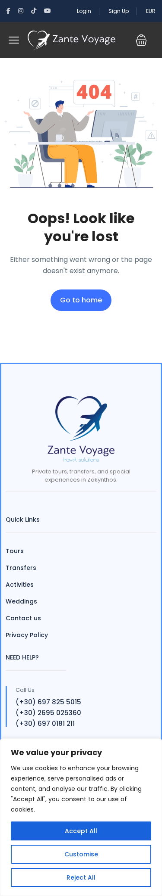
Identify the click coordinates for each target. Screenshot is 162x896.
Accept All (81, 831)
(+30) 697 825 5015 (48, 701)
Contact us (23, 618)
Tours (15, 551)
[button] (141, 40)
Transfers (21, 567)
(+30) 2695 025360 (48, 712)
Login (84, 11)
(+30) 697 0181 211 (45, 723)
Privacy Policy (27, 635)
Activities (20, 584)
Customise (81, 854)
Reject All (81, 877)
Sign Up (118, 11)
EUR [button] (151, 11)
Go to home (81, 300)
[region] (81, 817)
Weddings (21, 601)
